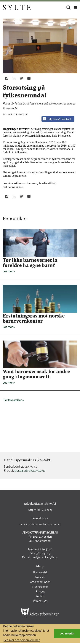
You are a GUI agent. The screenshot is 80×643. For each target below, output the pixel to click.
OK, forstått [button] (67, 633)
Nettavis (40, 577)
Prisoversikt (40, 572)
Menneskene (40, 586)
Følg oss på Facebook (59, 119)
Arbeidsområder (40, 581)
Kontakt (40, 596)
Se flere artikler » (14, 400)
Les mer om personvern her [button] (22, 640)
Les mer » (30, 265)
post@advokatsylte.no (30, 470)
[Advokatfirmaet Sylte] (27, 7)
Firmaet (40, 591)
